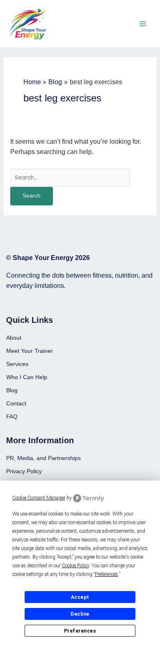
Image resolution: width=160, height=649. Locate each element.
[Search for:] (70, 177)
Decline (80, 614)
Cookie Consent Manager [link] (38, 498)
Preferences (80, 631)
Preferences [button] (106, 574)
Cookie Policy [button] (75, 565)
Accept (80, 597)
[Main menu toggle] (143, 24)
